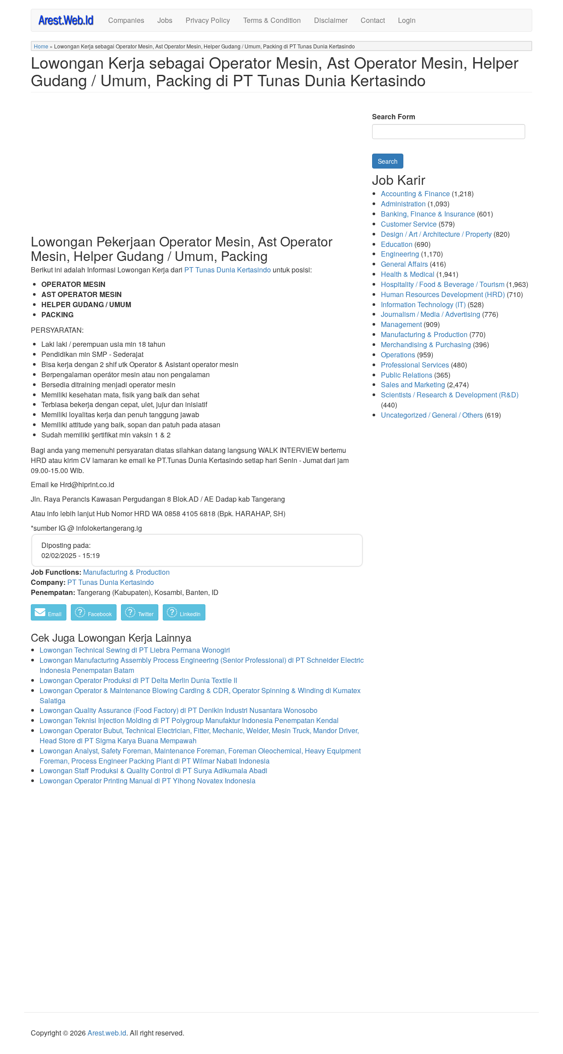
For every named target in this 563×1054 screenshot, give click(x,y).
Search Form (393, 116)
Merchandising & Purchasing (426, 344)
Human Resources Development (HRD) (443, 294)
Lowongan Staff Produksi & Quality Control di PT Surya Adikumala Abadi (153, 770)
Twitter (145, 613)
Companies (126, 20)
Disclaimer (330, 20)
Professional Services (415, 365)
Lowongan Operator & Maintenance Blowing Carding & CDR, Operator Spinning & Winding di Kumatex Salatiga (200, 695)
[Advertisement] (197, 169)
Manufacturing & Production (126, 572)
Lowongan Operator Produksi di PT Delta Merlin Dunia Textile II (138, 680)
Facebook (99, 613)
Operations (398, 354)
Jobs (164, 20)
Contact (373, 20)
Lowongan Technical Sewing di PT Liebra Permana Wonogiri (135, 650)
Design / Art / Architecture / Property (436, 234)
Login (407, 20)
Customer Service (409, 224)
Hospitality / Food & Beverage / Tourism (443, 284)
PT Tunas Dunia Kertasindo (227, 269)
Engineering (400, 254)
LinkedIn (190, 613)
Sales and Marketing (413, 384)
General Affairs (404, 264)
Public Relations (406, 375)
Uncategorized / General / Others (432, 415)
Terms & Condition (272, 20)
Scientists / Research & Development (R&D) (450, 394)
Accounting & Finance (415, 193)
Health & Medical (408, 274)
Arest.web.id (107, 1033)
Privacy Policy (208, 20)
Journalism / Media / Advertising (430, 314)
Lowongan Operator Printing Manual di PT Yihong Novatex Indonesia (148, 780)
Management (401, 324)
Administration (403, 203)
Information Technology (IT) (423, 304)
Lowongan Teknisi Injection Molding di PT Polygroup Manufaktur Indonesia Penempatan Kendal (189, 720)
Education (397, 244)
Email (54, 613)
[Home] (70, 19)
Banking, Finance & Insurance (428, 214)
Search (388, 161)
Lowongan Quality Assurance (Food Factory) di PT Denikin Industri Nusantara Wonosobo (179, 710)
